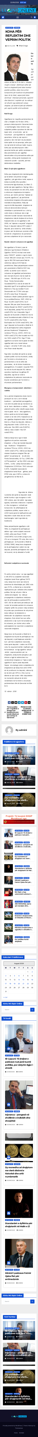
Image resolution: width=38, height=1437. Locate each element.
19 (14, 984)
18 (10, 984)
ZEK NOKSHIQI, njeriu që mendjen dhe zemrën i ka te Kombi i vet (23, 907)
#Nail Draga (23, 46)
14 (23, 980)
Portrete (27, 901)
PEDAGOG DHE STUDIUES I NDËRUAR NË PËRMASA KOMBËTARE (26, 710)
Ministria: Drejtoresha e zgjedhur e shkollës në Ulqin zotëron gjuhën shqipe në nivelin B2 (24, 930)
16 (32, 980)
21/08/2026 (11, 1071)
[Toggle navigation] (17, 17)
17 (6, 984)
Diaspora (16, 795)
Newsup (30, 1425)
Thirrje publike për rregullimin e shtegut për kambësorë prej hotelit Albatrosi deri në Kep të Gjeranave (13, 712)
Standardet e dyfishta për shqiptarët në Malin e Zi (24, 870)
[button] (31, 17)
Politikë (16, 753)
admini (23, 730)
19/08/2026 (11, 1283)
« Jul (5, 997)
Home (16, 1433)
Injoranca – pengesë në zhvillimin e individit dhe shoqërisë (18, 779)
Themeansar (19, 1428)
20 (19, 984)
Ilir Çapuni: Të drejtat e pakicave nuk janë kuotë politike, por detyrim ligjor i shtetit (23, 836)
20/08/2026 (11, 1124)
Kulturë (26, 889)
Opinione (17, 27)
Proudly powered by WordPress (13, 1425)
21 (23, 984)
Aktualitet (9, 27)
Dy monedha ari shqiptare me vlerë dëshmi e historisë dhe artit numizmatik (24, 859)
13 (19, 980)
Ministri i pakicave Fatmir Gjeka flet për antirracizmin (23, 882)
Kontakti (21, 1433)
